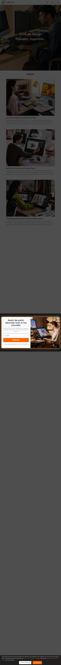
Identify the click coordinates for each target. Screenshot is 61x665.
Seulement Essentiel (25, 662)
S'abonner (16, 340)
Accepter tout (37, 662)
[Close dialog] (58, 318)
